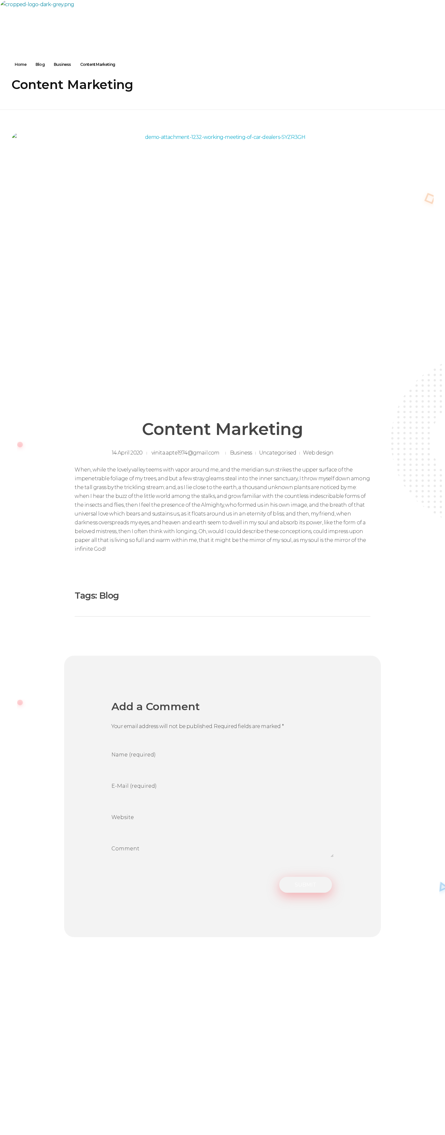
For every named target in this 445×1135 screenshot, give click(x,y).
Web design (318, 453)
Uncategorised (277, 453)
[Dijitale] (52, 15)
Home (20, 64)
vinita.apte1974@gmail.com (185, 453)
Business (62, 64)
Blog (40, 64)
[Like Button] (344, 596)
